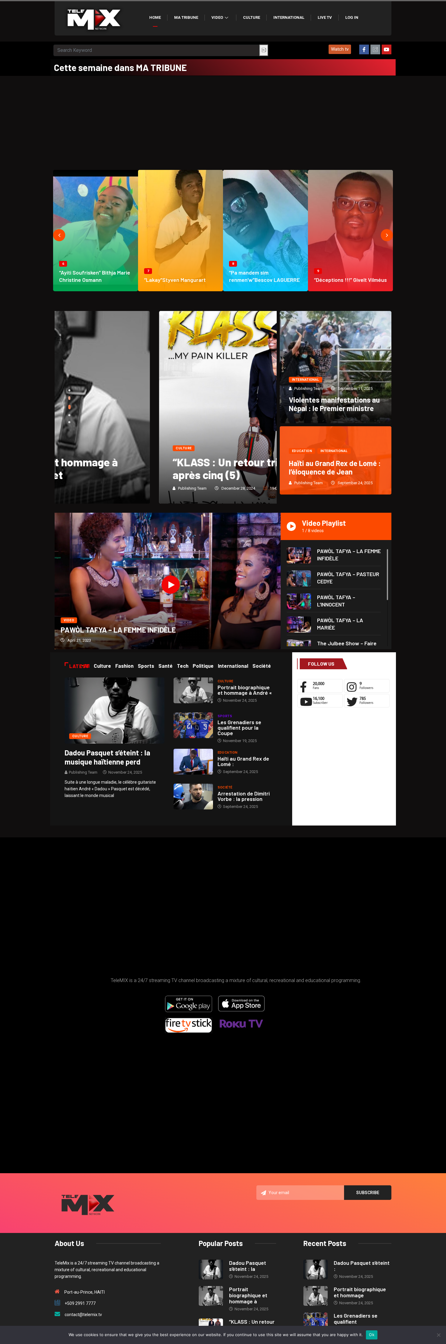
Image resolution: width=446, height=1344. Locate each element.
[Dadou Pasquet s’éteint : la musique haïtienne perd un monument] (114, 710)
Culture (251, 17)
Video (217, 17)
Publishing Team (88, 488)
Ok (371, 1334)
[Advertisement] (223, 121)
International (288, 17)
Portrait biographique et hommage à (248, 1295)
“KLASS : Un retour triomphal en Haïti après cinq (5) (158, 468)
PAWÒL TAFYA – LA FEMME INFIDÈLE (118, 629)
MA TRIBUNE (186, 17)
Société (225, 787)
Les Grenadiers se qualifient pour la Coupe (239, 727)
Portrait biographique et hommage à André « (245, 690)
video (69, 620)
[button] (340, 49)
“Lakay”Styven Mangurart (175, 279)
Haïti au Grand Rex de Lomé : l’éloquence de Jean (335, 467)
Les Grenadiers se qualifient (355, 1318)
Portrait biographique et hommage (360, 1292)
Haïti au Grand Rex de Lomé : (243, 761)
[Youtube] (386, 49)
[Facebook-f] (364, 49)
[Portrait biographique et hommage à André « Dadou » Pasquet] (193, 690)
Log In (351, 17)
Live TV (325, 17)
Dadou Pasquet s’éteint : (362, 1265)
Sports (225, 716)
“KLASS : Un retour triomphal (252, 1324)
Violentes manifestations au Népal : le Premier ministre (334, 404)
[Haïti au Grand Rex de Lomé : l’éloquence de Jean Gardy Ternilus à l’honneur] (193, 762)
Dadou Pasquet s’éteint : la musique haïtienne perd (107, 757)
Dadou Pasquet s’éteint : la (247, 1265)
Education (302, 451)
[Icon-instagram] (375, 49)
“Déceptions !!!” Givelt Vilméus (350, 279)
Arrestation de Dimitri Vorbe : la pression (244, 796)
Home (155, 17)
